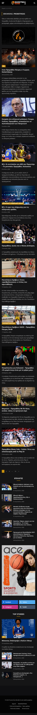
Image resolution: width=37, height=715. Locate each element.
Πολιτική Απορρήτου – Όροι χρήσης (20, 706)
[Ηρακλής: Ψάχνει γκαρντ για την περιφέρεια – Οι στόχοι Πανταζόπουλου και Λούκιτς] (7, 523)
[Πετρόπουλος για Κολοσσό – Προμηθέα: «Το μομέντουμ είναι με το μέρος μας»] (18, 355)
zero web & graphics (26, 700)
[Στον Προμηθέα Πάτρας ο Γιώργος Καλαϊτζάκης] (18, 57)
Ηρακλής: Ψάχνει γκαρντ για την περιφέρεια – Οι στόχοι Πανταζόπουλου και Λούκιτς (23, 523)
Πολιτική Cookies (15, 708)
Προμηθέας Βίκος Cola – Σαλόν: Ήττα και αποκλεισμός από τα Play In (18, 450)
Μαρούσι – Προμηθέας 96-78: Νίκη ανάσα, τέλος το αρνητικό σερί (15, 410)
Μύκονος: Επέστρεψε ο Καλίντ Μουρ (17, 641)
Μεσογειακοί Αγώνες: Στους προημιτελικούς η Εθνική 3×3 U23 (24, 654)
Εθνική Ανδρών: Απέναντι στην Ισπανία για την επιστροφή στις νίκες (23, 486)
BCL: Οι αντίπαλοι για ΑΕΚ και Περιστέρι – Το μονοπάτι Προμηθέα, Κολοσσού (18, 165)
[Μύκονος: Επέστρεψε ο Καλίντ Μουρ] (18, 628)
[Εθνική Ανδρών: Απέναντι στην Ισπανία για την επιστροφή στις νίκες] (7, 486)
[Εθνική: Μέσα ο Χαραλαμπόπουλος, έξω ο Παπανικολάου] (7, 497)
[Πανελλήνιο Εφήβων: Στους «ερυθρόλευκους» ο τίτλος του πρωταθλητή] (18, 267)
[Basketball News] (18, 3)
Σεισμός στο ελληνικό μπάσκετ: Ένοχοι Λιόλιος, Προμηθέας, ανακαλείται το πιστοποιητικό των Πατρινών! (18, 121)
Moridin (18, 700)
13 (15, 471)
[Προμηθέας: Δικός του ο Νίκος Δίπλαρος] (18, 233)
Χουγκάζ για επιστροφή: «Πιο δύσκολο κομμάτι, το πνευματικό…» (22, 675)
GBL (4, 66)
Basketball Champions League (13, 160)
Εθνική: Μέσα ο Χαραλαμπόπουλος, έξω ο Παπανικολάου (21, 497)
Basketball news (8, 242)
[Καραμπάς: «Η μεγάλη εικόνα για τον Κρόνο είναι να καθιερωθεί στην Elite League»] (7, 665)
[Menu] (3, 3)
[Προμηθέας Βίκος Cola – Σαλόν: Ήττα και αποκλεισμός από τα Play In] (18, 437)
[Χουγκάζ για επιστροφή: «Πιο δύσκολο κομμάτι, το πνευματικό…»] (7, 675)
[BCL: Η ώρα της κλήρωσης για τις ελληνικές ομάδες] (18, 195)
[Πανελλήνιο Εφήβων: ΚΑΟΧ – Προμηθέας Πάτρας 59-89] (18, 315)
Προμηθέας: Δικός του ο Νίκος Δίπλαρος (18, 246)
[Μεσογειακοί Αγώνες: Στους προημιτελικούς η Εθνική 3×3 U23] (7, 655)
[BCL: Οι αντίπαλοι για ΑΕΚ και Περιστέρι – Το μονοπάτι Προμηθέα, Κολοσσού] (18, 152)
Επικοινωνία (25, 708)
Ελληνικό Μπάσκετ (9, 276)
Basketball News (22, 704)
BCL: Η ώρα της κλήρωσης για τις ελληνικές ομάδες (15, 208)
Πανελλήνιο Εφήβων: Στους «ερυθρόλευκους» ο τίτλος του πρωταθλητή (14, 282)
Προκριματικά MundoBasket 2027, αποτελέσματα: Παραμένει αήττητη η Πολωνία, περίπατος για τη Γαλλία (24, 535)
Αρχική (3, 8)
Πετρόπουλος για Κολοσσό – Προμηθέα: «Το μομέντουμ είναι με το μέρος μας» (18, 369)
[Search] (34, 3)
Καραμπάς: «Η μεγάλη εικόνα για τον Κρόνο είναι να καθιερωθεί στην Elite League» (23, 664)
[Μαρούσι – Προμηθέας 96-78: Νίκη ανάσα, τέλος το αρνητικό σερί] (18, 396)
